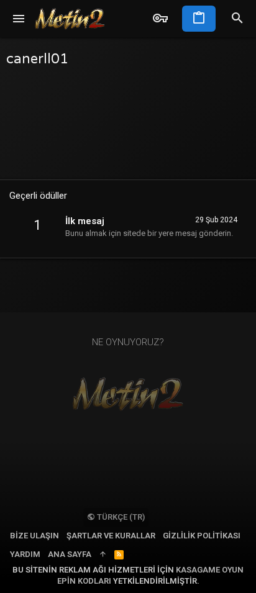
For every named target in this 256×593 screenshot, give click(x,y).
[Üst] (103, 554)
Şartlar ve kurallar (110, 535)
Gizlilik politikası (201, 535)
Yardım (25, 554)
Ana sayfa (69, 554)
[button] (19, 19)
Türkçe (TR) (120, 517)
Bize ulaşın (34, 535)
